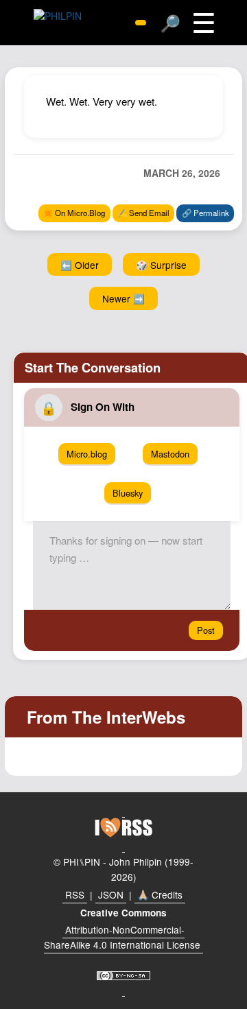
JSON (111, 894)
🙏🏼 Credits (160, 894)
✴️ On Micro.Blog (74, 212)
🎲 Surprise (161, 265)
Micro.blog (87, 453)
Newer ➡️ (123, 298)
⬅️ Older (79, 265)
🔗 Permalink (205, 212)
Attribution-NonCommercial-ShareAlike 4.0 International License (122, 937)
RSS (74, 894)
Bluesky (128, 492)
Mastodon (170, 453)
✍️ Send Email (143, 212)
